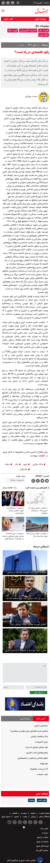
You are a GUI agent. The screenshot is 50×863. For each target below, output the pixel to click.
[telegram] (47, 481)
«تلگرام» (41, 455)
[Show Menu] (3, 9)
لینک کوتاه (20, 476)
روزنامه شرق (40, 19)
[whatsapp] (33, 481)
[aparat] (20, 822)
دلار (17, 464)
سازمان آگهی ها (42, 850)
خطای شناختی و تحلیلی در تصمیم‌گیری (33, 758)
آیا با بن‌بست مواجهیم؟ (39, 768)
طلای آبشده (42, 800)
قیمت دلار (43, 30)
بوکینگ (31, 800)
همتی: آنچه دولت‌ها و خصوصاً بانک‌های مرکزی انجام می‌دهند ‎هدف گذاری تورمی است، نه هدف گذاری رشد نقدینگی (25, 650)
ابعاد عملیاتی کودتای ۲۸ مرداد (36, 747)
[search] (3, 3)
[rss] (41, 822)
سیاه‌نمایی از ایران (41, 725)
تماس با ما (45, 828)
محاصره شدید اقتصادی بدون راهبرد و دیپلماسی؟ (29, 731)
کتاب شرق (9, 19)
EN (12, 2)
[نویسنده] (43, 102)
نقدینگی (24, 469)
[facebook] (38, 481)
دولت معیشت (42, 774)
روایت (25, 816)
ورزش (33, 816)
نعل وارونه (44, 763)
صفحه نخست (44, 813)
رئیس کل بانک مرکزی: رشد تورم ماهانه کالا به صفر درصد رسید (26, 598)
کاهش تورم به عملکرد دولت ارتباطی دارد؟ (28, 624)
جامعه (33, 813)
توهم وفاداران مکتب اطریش (37, 752)
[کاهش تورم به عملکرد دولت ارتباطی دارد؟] (25, 614)
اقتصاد (15, 813)
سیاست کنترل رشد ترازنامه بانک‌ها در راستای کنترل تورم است (26, 572)
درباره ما (45, 832)
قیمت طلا (12, 30)
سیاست (23, 813)
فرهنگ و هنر (44, 816)
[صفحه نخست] (17, 3)
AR (8, 2)
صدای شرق (6, 816)
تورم (26, 464)
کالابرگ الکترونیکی (28, 30)
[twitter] (42, 481)
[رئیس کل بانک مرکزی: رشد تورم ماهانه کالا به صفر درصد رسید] (25, 588)
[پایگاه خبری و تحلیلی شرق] (41, 11)
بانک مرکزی (38, 464)
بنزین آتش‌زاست (41, 741)
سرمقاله (44, 45)
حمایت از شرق (43, 837)
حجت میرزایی (31, 96)
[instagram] (35, 822)
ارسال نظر (38, 692)
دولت (7, 464)
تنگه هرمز (43, 35)
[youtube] (9, 822)
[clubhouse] (15, 822)
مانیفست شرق (43, 841)
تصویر (16, 816)
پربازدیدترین (25, 718)
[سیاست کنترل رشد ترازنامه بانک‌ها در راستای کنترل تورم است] (25, 562)
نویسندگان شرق (42, 846)
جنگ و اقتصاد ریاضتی (39, 736)
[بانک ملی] (25, 710)
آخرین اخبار (41, 718)
